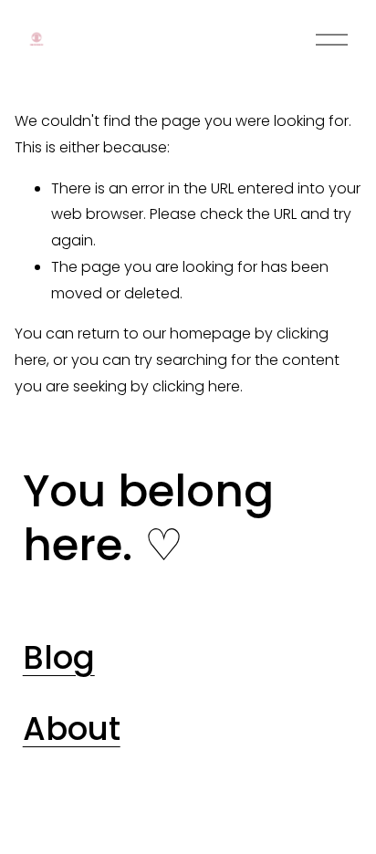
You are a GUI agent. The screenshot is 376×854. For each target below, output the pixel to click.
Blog (59, 658)
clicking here (196, 386)
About (71, 729)
